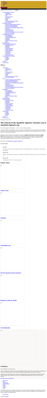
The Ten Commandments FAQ (11, 25)
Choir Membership (9, 36)
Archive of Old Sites (9, 54)
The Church (8, 12)
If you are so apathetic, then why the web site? (14, 31)
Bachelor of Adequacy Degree (11, 40)
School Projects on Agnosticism (11, 26)
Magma (6, 396)
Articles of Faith (8, 14)
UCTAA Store (6, 62)
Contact (4, 61)
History (6, 18)
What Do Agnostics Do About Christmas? (10, 272)
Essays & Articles (9, 43)
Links (6, 60)
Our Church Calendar (9, 22)
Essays (4, 384)
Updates (7, 57)
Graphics (7, 59)
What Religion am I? (5, 245)
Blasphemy (7, 28)
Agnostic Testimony (9, 50)
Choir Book (7, 53)
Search (1, 10)
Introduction (7, 13)
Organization (7, 17)
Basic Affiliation (8, 35)
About (4, 385)
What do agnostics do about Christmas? (13, 24)
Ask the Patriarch (6, 42)
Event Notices (8, 52)
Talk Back (7, 47)
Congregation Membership (10, 37)
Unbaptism (5, 2)
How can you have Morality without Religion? (14, 27)
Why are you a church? (9, 33)
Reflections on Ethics (9, 45)
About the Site (9, 55)
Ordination (5, 3)
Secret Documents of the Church (11, 21)
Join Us (4, 1)
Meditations (7, 46)
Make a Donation (3, 7)
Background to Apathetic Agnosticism (14, 141)
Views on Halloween (9, 29)
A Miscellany (8, 51)
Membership (8, 34)
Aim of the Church (9, 16)
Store (4, 4)
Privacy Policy (6, 394)
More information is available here (7, 378)
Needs (6, 19)
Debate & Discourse (9, 48)
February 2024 (5, 152)
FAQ (6, 15)
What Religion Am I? (9, 30)
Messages (7, 58)
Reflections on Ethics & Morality (8, 300)
